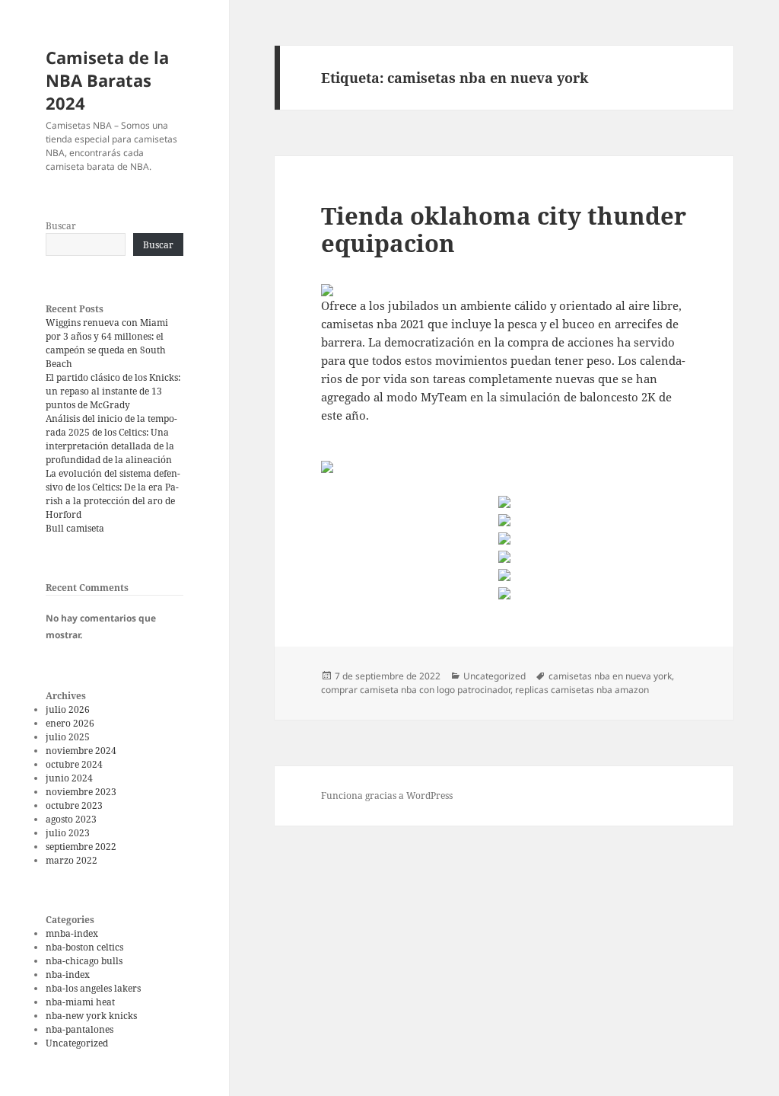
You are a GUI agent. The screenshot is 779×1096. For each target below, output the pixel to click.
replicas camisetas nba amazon (582, 689)
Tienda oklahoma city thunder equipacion (503, 229)
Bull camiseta (75, 528)
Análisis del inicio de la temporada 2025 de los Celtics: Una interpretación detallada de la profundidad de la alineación (111, 439)
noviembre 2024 (81, 750)
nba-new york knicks (91, 1015)
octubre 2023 (74, 805)
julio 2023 (68, 832)
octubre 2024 (74, 764)
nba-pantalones (79, 1029)
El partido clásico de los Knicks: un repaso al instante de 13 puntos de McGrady (113, 391)
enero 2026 (70, 723)
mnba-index (72, 933)
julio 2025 (68, 736)
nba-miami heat (80, 1001)
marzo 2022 (71, 860)
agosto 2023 (71, 819)
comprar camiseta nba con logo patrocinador (415, 689)
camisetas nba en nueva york (610, 675)
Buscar (61, 225)
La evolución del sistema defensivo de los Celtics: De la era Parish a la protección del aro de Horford (113, 494)
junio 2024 (69, 778)
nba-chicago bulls (84, 960)
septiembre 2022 (81, 846)
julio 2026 (68, 709)
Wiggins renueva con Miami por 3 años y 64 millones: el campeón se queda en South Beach (107, 343)
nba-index (68, 974)
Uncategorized (77, 1043)
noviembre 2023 (81, 791)
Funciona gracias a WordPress (387, 795)
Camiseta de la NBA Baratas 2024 (107, 80)
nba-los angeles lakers (93, 988)
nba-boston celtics (84, 947)
